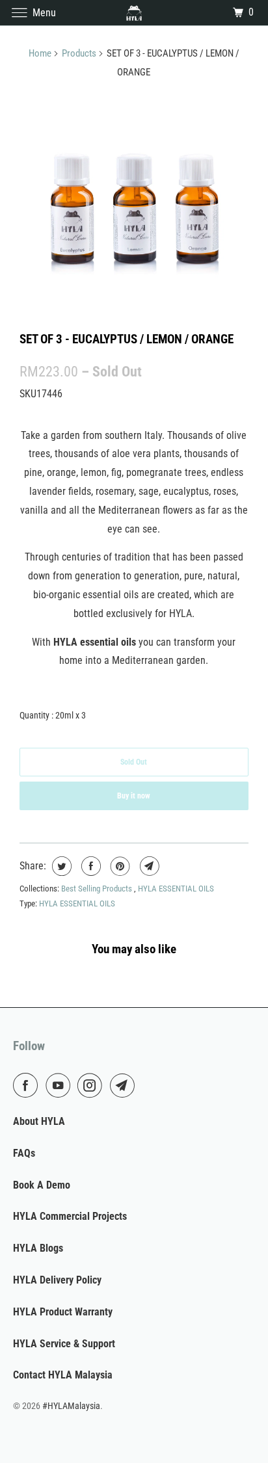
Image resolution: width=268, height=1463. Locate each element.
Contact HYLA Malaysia (63, 1375)
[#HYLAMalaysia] (134, 12)
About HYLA (39, 1121)
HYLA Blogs (38, 1248)
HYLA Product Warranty (63, 1312)
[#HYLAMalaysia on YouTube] (60, 1085)
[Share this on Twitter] (60, 866)
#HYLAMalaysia (71, 1406)
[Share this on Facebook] (89, 866)
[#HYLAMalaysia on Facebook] (28, 1085)
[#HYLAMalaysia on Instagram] (92, 1085)
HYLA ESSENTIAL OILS (176, 888)
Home (40, 53)
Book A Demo (41, 1185)
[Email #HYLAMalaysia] (125, 1085)
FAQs (24, 1153)
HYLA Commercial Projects (70, 1216)
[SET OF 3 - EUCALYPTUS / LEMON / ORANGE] (134, 206)
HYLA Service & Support (64, 1344)
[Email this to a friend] (148, 866)
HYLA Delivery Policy (57, 1280)
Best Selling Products (97, 888)
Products (79, 53)
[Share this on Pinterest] (118, 866)
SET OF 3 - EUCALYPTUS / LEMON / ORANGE (127, 339)
